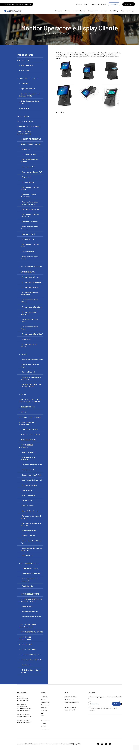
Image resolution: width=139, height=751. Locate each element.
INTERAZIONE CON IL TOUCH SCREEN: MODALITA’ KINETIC (30, 401)
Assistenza (104, 11)
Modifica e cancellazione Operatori (29, 160)
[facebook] (98, 744)
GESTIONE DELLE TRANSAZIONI (26, 446)
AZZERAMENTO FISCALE (29, 429)
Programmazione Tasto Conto (32, 307)
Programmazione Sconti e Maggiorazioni (30, 293)
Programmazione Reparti (30, 287)
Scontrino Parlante (28, 495)
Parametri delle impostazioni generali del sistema (31, 385)
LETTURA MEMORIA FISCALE (31, 417)
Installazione (25, 70)
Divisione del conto (28, 536)
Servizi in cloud (92, 11)
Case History (114, 11)
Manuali (51, 34)
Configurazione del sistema (31, 574)
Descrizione (71, 34)
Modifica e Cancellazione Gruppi (30, 245)
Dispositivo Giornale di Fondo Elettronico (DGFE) (29, 95)
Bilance (67, 11)
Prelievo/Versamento (29, 485)
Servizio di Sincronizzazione (31, 617)
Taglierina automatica (28, 89)
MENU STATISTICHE (28, 407)
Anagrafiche (26, 149)
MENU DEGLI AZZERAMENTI (30, 435)
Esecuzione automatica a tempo (30, 366)
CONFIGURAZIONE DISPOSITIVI (31, 267)
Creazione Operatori (29, 154)
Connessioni (25, 108)
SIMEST (71, 744)
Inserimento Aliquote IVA (30, 209)
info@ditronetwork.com (24, 716)
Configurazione (27, 665)
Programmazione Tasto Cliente (29, 320)
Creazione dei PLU (28, 167)
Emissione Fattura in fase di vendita (31, 671)
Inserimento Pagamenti (30, 222)
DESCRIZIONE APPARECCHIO (27, 78)
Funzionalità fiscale (27, 65)
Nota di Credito (27, 555)
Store (128, 11)
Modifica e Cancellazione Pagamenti (30, 228)
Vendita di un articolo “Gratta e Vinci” (31, 542)
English (103, 4)
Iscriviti (116, 704)
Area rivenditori (128, 4)
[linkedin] (106, 744)
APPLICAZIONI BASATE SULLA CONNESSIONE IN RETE (30, 600)
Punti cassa (58, 11)
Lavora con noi (95, 4)
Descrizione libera (28, 506)
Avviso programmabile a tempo (32, 359)
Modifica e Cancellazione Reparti (30, 188)
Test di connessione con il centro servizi (30, 580)
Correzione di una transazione (32, 465)
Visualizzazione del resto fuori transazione (31, 549)
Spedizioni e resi (69, 699)
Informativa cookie (70, 710)
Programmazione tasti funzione (29, 345)
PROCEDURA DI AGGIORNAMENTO (29, 126)
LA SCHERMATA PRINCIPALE (31, 139)
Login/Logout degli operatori (32, 480)
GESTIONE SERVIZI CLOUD (30, 563)
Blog (122, 11)
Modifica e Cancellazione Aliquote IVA (30, 215)
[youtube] (102, 744)
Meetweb (49, 744)
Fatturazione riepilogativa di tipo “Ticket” (31, 524)
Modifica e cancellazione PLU (32, 172)
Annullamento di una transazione (28, 458)
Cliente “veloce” (27, 501)
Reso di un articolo (28, 470)
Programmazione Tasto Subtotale (29, 301)
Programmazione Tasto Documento (29, 313)
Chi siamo (79, 4)
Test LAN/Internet (28, 372)
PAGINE (23, 394)
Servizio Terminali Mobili (30, 611)
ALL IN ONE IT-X (23, 60)
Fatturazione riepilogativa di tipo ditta (31, 517)
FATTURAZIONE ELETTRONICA (31, 660)
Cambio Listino (27, 490)
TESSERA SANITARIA (28, 649)
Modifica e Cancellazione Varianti (30, 258)
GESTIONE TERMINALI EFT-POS (32, 632)
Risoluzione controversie (72, 702)
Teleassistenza (27, 606)
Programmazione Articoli (30, 277)
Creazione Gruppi (28, 239)
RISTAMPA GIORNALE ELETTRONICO (27, 423)
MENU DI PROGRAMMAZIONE (31, 144)
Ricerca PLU (26, 177)
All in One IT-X (61, 34)
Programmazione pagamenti (31, 282)
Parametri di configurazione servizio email (31, 378)
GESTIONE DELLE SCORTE (30, 594)
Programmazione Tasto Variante (29, 328)
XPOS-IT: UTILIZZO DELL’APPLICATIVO (24, 133)
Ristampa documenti (29, 530)
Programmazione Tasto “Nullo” (32, 334)
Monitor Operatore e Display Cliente (29, 102)
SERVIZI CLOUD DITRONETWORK (25, 638)
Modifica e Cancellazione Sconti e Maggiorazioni (30, 203)
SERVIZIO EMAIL (26, 644)
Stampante (24, 83)
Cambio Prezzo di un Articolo (31, 475)
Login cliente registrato (30, 511)
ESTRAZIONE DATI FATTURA (31, 654)
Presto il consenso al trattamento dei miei (103, 709)
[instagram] (110, 744)
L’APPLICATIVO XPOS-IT (25, 121)
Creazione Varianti (28, 251)
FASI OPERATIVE (23, 116)
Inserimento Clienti (28, 234)
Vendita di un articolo (29, 452)
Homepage (43, 34)
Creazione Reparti (28, 182)
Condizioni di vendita (70, 696)
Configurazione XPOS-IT (30, 568)
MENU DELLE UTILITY (28, 440)
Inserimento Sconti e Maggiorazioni (28, 196)
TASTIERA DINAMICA (28, 272)
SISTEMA (24, 354)
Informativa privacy (70, 707)
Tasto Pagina (26, 339)
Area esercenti (114, 4)
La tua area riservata (79, 11)
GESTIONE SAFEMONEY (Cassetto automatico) (28, 626)
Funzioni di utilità (27, 586)
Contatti (86, 4)
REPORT (23, 412)
